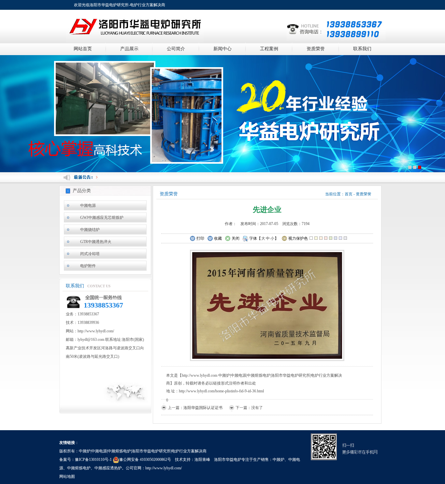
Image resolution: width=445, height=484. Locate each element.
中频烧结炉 (90, 229)
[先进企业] (267, 305)
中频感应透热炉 (108, 468)
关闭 (235, 238)
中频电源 (88, 205)
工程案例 (269, 48)
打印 (200, 238)
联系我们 (362, 48)
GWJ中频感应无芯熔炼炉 (101, 217)
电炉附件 (88, 266)
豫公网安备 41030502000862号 (145, 459)
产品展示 (129, 48)
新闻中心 (222, 48)
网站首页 (83, 48)
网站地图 (67, 476)
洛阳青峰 (202, 459)
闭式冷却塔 (90, 253)
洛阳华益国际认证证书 (203, 407)
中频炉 (278, 459)
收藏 (218, 238)
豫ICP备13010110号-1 (93, 459)
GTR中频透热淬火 (95, 241)
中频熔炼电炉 (79, 468)
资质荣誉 (316, 48)
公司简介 (176, 48)
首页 (348, 194)
